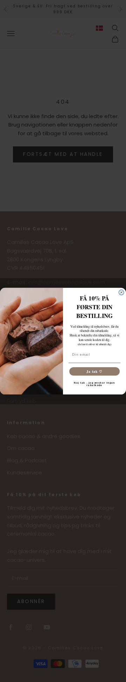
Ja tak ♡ (94, 371)
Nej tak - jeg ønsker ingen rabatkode (94, 384)
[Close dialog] (121, 292)
